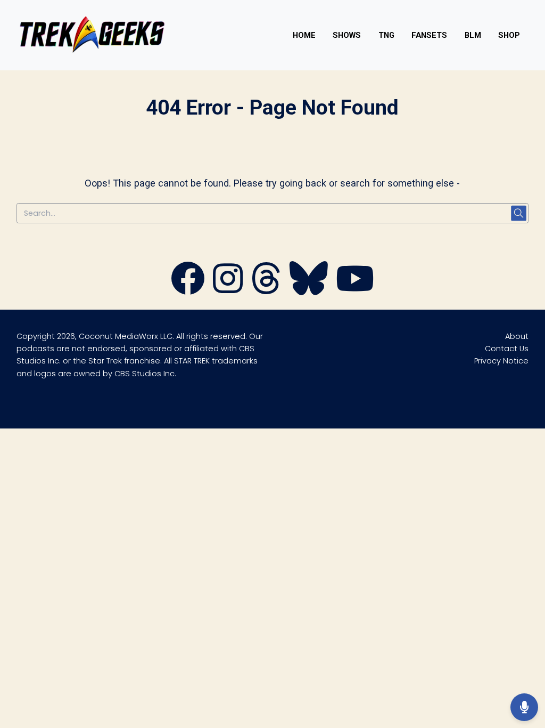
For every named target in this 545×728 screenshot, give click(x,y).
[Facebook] (188, 290)
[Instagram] (228, 290)
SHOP (509, 35)
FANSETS (429, 35)
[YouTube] (355, 290)
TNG (386, 35)
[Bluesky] (309, 290)
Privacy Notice (501, 360)
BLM (473, 35)
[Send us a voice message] (524, 707)
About (517, 336)
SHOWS (347, 35)
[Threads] (266, 290)
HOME (304, 35)
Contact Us (507, 348)
